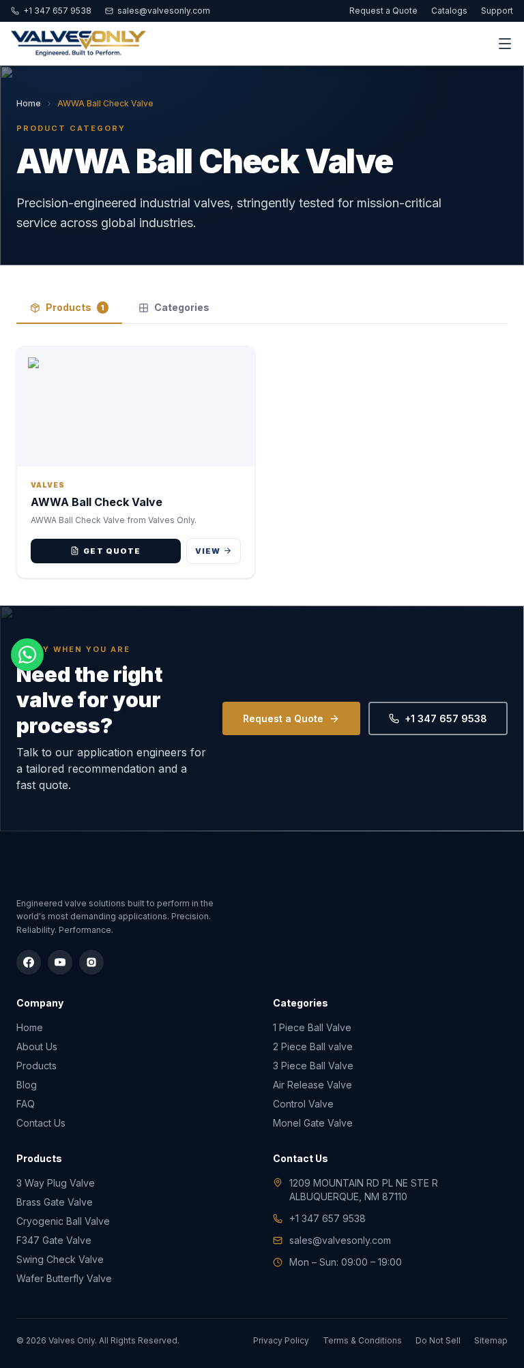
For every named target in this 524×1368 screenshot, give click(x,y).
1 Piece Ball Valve (312, 1027)
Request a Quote (383, 10)
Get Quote (112, 551)
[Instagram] (91, 962)
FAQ (25, 1104)
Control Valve (303, 1104)
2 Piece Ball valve (313, 1046)
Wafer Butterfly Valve (64, 1278)
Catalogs (449, 10)
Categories (181, 307)
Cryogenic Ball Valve (63, 1221)
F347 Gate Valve (53, 1240)
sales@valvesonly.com (163, 10)
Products (75, 307)
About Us (36, 1046)
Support (497, 10)
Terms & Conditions (362, 1340)
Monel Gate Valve (313, 1123)
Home (28, 103)
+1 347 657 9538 (57, 10)
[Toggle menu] (505, 43)
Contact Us (41, 1123)
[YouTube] (60, 962)
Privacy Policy (281, 1340)
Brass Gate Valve (54, 1202)
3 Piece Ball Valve (313, 1065)
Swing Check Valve (60, 1259)
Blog (26, 1084)
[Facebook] (28, 962)
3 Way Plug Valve (55, 1183)
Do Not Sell (438, 1340)
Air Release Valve (312, 1084)
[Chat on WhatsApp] (27, 654)
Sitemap (491, 1340)
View (207, 551)
